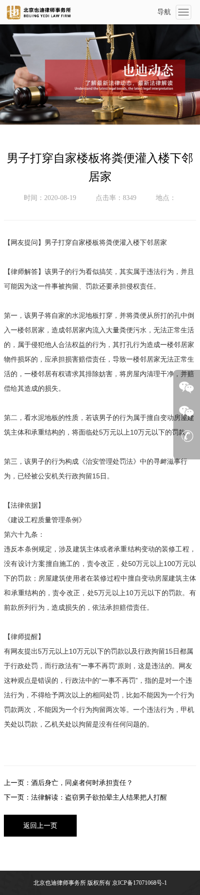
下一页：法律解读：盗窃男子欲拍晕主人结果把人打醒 (85, 797)
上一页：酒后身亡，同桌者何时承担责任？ (68, 782)
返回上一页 (40, 825)
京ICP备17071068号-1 (139, 882)
